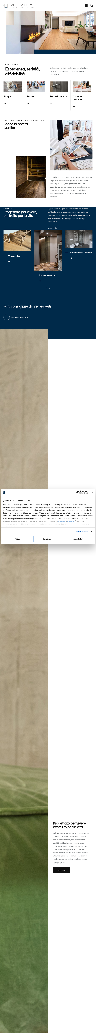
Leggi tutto (52, 228)
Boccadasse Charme (81, 252)
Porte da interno (59, 96)
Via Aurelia (14, 256)
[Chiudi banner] (92, 492)
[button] (86, 5)
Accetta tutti (78, 539)
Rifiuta (17, 539)
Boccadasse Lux (48, 275)
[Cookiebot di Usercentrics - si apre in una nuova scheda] (77, 492)
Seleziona (47, 539)
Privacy (70, 521)
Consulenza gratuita (79, 98)
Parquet (8, 96)
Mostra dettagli (82, 532)
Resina (30, 96)
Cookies (61, 521)
